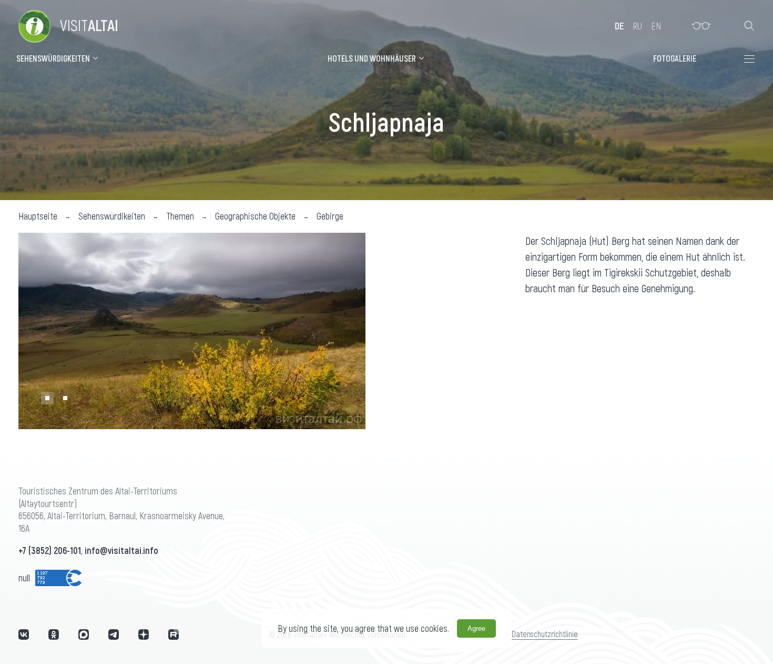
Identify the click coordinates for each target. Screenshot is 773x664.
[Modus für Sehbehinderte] (701, 26)
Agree (476, 628)
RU (637, 26)
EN (656, 26)
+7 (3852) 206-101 (49, 550)
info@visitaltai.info (121, 550)
